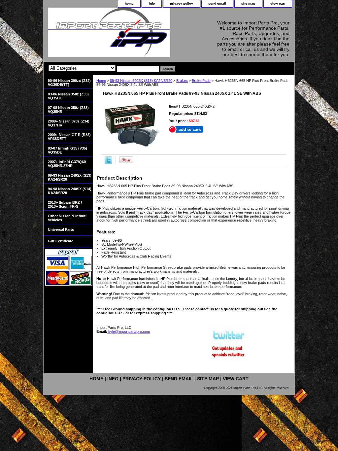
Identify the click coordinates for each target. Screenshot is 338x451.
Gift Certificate (60, 241)
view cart (277, 3)
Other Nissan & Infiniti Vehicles (67, 218)
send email (217, 3)
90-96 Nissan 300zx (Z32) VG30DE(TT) (69, 83)
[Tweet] (108, 163)
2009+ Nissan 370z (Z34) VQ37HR (68, 123)
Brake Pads (201, 81)
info (152, 3)
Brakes (182, 81)
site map (248, 3)
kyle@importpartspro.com (128, 331)
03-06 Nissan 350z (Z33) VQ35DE (68, 96)
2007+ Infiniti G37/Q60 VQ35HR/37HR (67, 164)
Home (101, 81)
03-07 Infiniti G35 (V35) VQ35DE (67, 150)
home (129, 3)
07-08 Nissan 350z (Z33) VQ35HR (68, 110)
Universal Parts (61, 229)
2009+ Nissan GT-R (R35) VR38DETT (69, 137)
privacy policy (181, 3)
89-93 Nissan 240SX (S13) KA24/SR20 (141, 81)
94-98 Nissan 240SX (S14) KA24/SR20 (69, 191)
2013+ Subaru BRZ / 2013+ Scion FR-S (65, 204)
